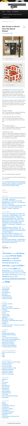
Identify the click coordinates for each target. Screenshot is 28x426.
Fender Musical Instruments (8, 405)
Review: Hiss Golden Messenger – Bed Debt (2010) (13, 239)
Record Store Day (13, 184)
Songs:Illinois (5, 322)
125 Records (5, 379)
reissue (13, 272)
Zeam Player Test (5, 17)
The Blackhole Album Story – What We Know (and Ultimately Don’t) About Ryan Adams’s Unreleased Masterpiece (14, 230)
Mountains (7, 184)
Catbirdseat (4, 309)
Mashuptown (5, 317)
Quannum (12, 271)
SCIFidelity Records (6, 393)
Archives (8, 11)
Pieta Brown (6, 271)
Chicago (4, 258)
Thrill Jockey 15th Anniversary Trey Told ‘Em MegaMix (13, 97)
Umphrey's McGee (14, 276)
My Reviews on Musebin (7, 372)
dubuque (11, 260)
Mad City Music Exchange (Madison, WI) (11, 339)
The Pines (20, 274)
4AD (3, 380)
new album (19, 268)
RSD (24, 273)
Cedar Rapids (17, 256)
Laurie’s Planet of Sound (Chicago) (10, 337)
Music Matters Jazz (6, 295)
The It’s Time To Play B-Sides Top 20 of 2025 (12, 201)
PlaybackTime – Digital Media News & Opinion (12, 320)
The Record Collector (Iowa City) (9, 346)
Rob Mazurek (20, 272)
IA (15, 263)
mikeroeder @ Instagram (7, 371)
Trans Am (8, 185)
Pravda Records (5, 389)
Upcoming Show (20, 279)
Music (24, 181)
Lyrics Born (4, 268)
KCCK (3, 353)
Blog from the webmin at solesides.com (11, 308)
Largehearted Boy (6, 316)
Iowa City (5, 265)
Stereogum (4, 323)
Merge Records (5, 388)
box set (3, 256)
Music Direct (5, 294)
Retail (3, 183)
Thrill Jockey (5, 394)
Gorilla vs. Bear (5, 314)
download (5, 260)
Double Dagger (22, 183)
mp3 (15, 268)
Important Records (6, 292)
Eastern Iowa (14, 181)
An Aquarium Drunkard (7, 303)
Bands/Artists (9, 181)
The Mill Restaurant (13, 274)
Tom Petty (24, 274)
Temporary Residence (7, 297)
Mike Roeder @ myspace (7, 319)
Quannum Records (6, 391)
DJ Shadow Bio (15, 11)
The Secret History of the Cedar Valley (10, 416)
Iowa (18, 263)
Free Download (17, 260)
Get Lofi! (4, 312)
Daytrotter (16, 258)
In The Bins (20, 181)
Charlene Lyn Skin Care (7, 363)
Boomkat (4, 331)
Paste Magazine (5, 410)
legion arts (15, 266)
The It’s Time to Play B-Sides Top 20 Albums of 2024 (13, 205)
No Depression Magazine (7, 408)
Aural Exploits (5, 291)
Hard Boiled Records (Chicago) (9, 334)
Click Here (4, 174)
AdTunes (4, 402)
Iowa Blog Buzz (5, 407)
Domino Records (6, 386)
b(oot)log (4, 305)
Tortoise (3, 185)
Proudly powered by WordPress (14, 423)
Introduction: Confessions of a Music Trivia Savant (12, 14)
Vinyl (6, 183)
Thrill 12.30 (20, 184)
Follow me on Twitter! (7, 366)
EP (2, 184)
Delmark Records (6, 385)
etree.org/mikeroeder (6, 365)
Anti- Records (5, 382)
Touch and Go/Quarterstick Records (10, 396)
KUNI (3, 355)
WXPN (3, 356)
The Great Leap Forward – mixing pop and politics (13, 325)
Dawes (11, 258)
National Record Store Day (14, 89)
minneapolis (10, 268)
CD (11, 256)
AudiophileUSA (5, 289)
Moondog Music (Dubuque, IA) (9, 340)
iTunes (10, 265)
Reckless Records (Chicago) (8, 343)
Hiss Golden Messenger (8, 263)
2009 (18, 183)
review (16, 272)
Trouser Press (5, 417)
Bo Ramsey (20, 253)
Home (3, 11)
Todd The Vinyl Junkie (7, 298)
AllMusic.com (5, 404)
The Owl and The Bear (7, 326)
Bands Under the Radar (7, 306)
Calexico (8, 256)
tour (8, 276)
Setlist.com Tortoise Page (8, 374)
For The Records (6, 311)
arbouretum (14, 253)
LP (4, 184)
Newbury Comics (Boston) (8, 342)
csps (8, 258)
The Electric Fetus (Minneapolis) (9, 345)
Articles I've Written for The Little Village (11, 362)
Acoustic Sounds (6, 288)
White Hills (12, 185)
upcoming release (8, 279)
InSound (4, 336)
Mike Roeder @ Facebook (7, 369)
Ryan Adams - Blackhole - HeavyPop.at (10, 233)
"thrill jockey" (13, 183)
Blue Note (4, 383)
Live (21, 265)
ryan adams (5, 274)
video (3, 282)
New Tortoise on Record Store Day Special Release (11, 28)
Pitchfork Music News (7, 413)
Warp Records (5, 397)
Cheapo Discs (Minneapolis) (8, 333)
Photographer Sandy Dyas (8, 411)
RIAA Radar (4, 414)
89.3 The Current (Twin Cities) (8, 352)
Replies (17, 185)
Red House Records (6, 272)
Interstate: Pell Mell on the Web (9, 368)
